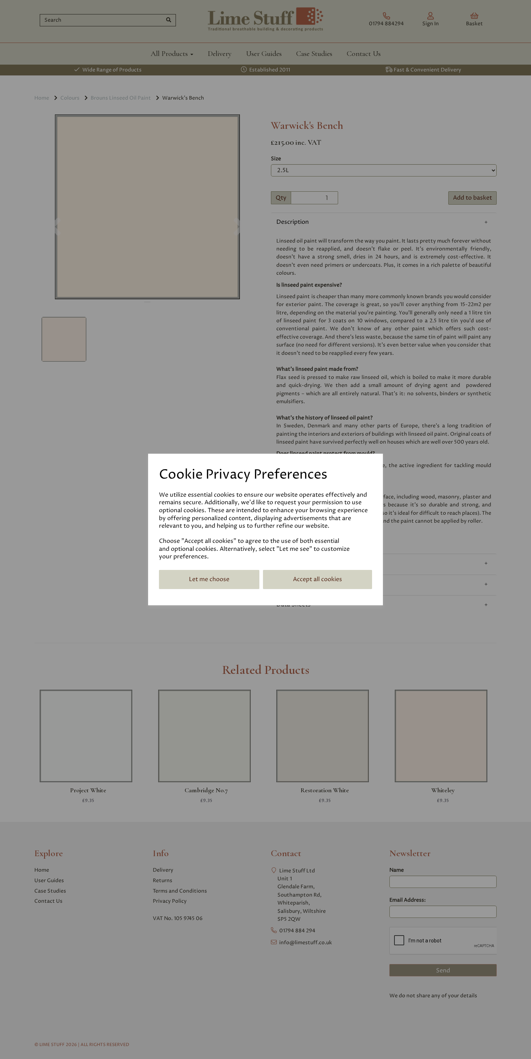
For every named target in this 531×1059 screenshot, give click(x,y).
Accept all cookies (317, 579)
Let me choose (209, 579)
